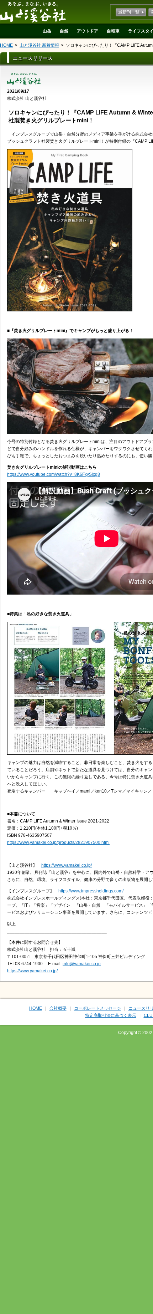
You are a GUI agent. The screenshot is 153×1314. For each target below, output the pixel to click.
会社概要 (58, 1008)
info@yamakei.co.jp (82, 963)
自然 (64, 31)
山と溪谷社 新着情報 (39, 45)
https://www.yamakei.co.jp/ (66, 865)
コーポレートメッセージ (97, 1008)
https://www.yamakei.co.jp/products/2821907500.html (58, 842)
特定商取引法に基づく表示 (110, 1015)
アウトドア (87, 31)
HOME (6, 45)
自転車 (113, 31)
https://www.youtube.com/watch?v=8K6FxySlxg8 (53, 474)
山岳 (47, 31)
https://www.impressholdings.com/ (90, 890)
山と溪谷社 (33, 12)
